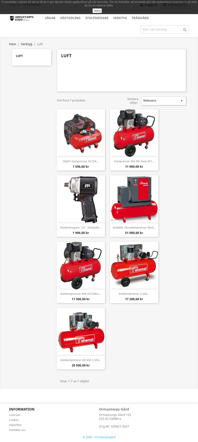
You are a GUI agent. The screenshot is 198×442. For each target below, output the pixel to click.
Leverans (15, 415)
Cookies (14, 420)
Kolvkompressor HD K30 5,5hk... (80, 360)
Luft (19, 56)
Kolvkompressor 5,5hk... (134, 294)
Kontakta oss (17, 430)
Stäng (97, 10)
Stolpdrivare (96, 18)
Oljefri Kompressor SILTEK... (81, 161)
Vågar (50, 18)
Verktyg (120, 18)
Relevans (163, 100)
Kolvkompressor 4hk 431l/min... (80, 294)
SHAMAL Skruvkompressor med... (134, 227)
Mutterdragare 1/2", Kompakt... (80, 227)
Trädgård (140, 18)
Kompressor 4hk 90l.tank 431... (134, 161)
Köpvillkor (15, 425)
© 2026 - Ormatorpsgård (99, 437)
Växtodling (70, 18)
